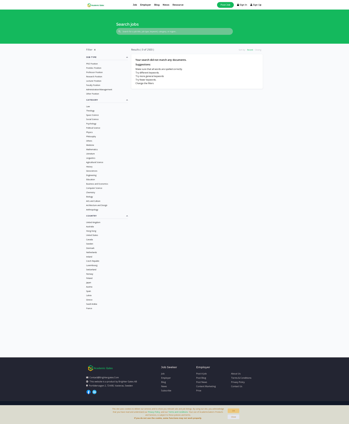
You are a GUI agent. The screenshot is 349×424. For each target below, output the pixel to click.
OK (233, 410)
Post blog (201, 377)
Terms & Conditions (241, 377)
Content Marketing (206, 386)
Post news (201, 382)
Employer (145, 5)
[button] (107, 57)
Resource (178, 5)
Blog (157, 5)
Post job (225, 5)
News (166, 5)
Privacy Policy (238, 382)
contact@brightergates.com (104, 377)
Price (198, 390)
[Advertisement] (107, 330)
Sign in (243, 5)
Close (233, 417)
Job (135, 5)
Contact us (236, 386)
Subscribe (166, 390)
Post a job (201, 373)
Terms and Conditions (178, 412)
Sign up (257, 5)
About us (236, 373)
